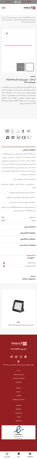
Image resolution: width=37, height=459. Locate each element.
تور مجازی (18, 421)
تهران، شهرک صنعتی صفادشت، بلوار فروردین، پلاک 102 (18, 365)
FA (7, 2)
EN (10, 2)
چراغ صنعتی (14, 18)
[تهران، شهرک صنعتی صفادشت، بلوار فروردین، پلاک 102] (18, 361)
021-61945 (26, 2)
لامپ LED (32, 154)
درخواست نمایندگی (19, 378)
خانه (34, 18)
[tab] (18, 149)
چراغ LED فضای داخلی (25, 18)
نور (28, 164)
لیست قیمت (18, 413)
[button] (7, 33)
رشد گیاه (26, 154)
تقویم (18, 417)
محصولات (30, 457)
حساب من (7, 457)
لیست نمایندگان (19, 374)
